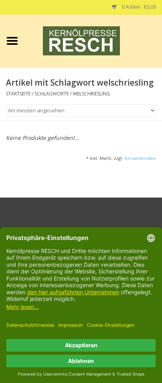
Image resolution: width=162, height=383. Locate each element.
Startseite (18, 93)
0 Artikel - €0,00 (138, 7)
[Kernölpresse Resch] (93, 40)
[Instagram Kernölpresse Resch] (95, 221)
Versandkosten (140, 158)
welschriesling (91, 93)
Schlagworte (52, 93)
